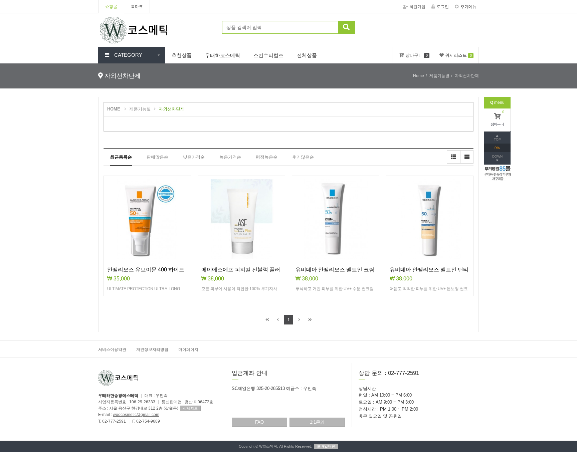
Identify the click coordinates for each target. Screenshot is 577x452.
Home (418, 75)
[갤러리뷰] (466, 157)
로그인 (443, 6)
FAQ (259, 422)
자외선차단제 (172, 108)
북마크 (137, 6)
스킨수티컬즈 (268, 55)
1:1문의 (317, 422)
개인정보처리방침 (152, 349)
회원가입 (417, 6)
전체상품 (307, 55)
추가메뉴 (468, 6)
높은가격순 (230, 157)
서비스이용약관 (112, 349)
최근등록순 (121, 157)
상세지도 (190, 408)
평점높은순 (266, 157)
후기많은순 (303, 157)
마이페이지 (188, 349)
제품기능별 (140, 108)
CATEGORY (128, 55)
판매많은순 (157, 157)
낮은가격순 (194, 157)
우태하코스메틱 (222, 55)
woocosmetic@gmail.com (136, 414)
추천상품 (182, 55)
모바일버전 (326, 446)
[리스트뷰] (453, 157)
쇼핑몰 (111, 6)
